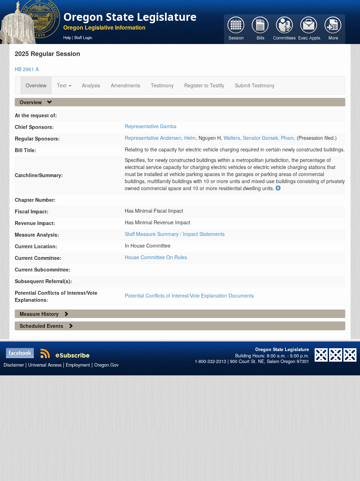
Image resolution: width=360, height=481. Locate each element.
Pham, (289, 137)
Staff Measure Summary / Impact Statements (175, 233)
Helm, (191, 137)
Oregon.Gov (106, 365)
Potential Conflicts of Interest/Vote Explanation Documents (189, 295)
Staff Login (83, 37)
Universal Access (45, 365)
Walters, (233, 137)
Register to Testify (204, 85)
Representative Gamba (150, 126)
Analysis (91, 85)
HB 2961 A (27, 69)
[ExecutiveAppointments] (309, 28)
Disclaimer (14, 365)
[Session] (236, 28)
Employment (78, 365)
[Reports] (333, 28)
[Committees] (284, 28)
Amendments (125, 85)
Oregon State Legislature (130, 16)
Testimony (162, 85)
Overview (36, 85)
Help (67, 37)
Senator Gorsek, (262, 137)
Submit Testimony (255, 85)
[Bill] (260, 28)
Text (62, 85)
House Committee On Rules (156, 257)
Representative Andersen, (154, 137)
